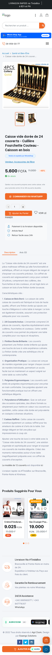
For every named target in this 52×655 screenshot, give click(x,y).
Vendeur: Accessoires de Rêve (20, 162)
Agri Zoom (37, 632)
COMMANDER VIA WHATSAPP (27, 196)
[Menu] (35, 15)
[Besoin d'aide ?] (46, 649)
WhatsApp (20, 607)
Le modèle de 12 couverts (14, 465)
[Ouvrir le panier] (46, 640)
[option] (19, 119)
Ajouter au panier (20, 213)
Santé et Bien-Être (20, 53)
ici (42, 465)
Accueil (5, 53)
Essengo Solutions (27, 635)
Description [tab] (9, 252)
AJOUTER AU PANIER (27, 649)
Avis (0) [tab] (23, 252)
